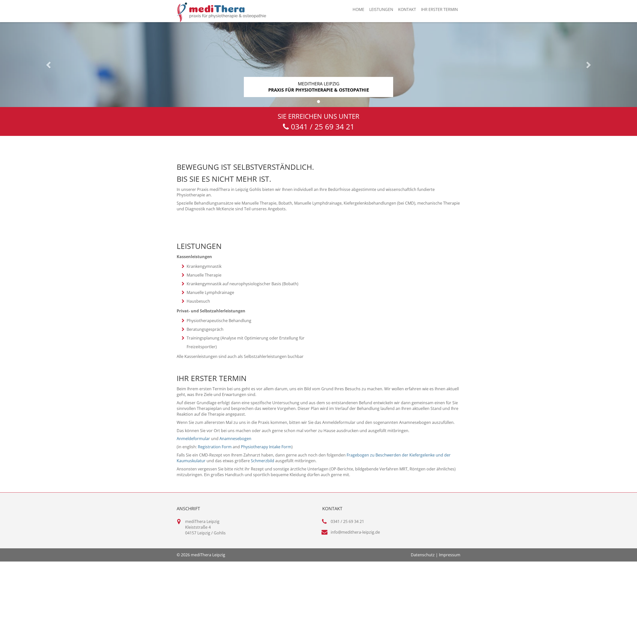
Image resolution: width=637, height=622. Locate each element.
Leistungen (381, 9)
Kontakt (407, 9)
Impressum (449, 555)
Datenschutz (423, 555)
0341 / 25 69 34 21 (347, 521)
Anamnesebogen (235, 438)
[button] (48, 63)
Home (358, 9)
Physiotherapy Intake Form (266, 447)
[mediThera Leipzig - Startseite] (221, 12)
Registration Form (215, 447)
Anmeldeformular (193, 438)
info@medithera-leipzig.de (355, 532)
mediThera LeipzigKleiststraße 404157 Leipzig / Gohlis (205, 527)
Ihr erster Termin (439, 9)
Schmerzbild (262, 460)
